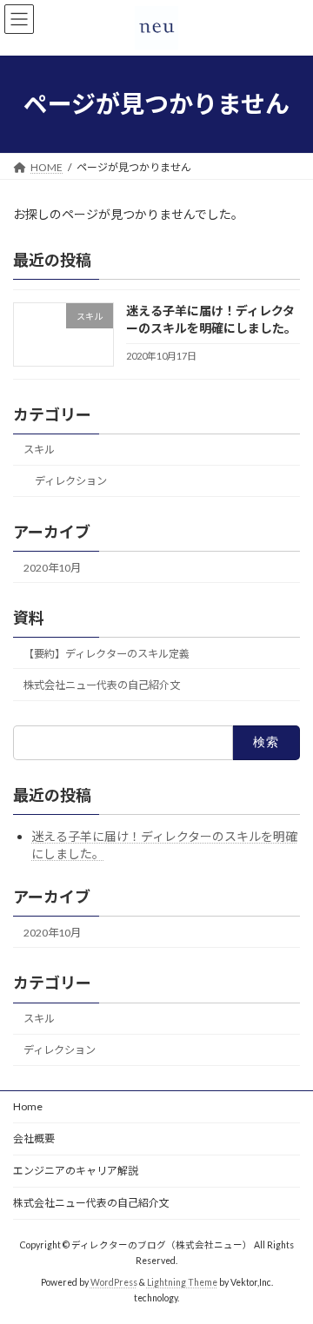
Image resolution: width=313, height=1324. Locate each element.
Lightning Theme (182, 1282)
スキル (39, 449)
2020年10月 (52, 567)
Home (28, 1106)
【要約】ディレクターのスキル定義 (106, 653)
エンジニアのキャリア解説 (75, 1170)
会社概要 (34, 1138)
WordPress (113, 1282)
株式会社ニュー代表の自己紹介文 (101, 685)
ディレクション (71, 480)
